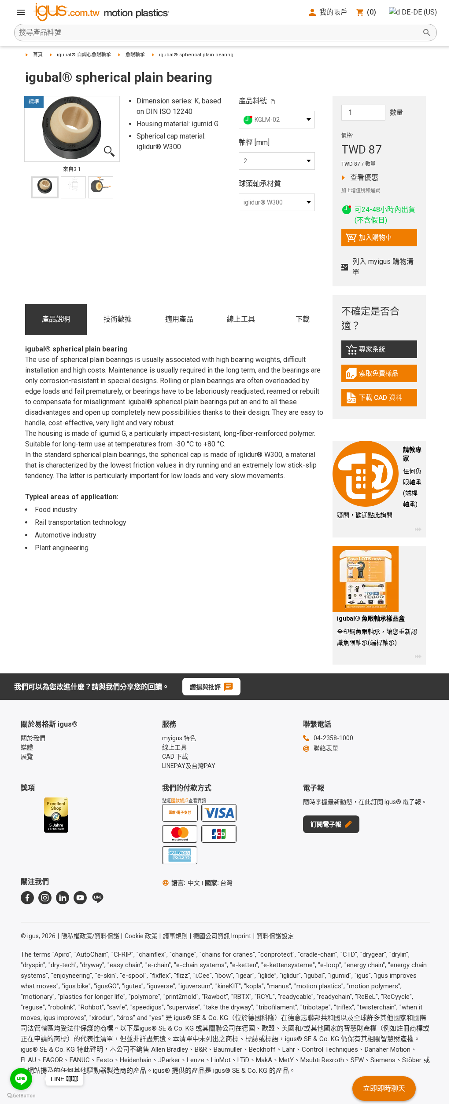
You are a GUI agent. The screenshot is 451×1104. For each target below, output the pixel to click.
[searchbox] (218, 32)
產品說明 (56, 319)
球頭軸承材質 (260, 183)
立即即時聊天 (384, 1088)
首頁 (38, 55)
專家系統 (381, 351)
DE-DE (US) (419, 12)
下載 (303, 319)
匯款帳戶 (180, 800)
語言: (185, 882)
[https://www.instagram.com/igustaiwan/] (45, 897)
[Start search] (426, 32)
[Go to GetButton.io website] (21, 1095)
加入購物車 (368, 240)
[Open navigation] (20, 12)
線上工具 (241, 319)
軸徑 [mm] (254, 142)
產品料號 (253, 101)
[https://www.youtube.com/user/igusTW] (80, 897)
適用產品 (179, 319)
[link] (379, 352)
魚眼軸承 (135, 55)
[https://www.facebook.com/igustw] (27, 897)
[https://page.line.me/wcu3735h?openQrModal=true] (97, 897)
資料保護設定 (275, 935)
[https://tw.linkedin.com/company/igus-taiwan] (62, 897)
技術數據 (118, 319)
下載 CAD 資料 (380, 400)
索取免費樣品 (381, 375)
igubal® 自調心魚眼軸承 (84, 55)
